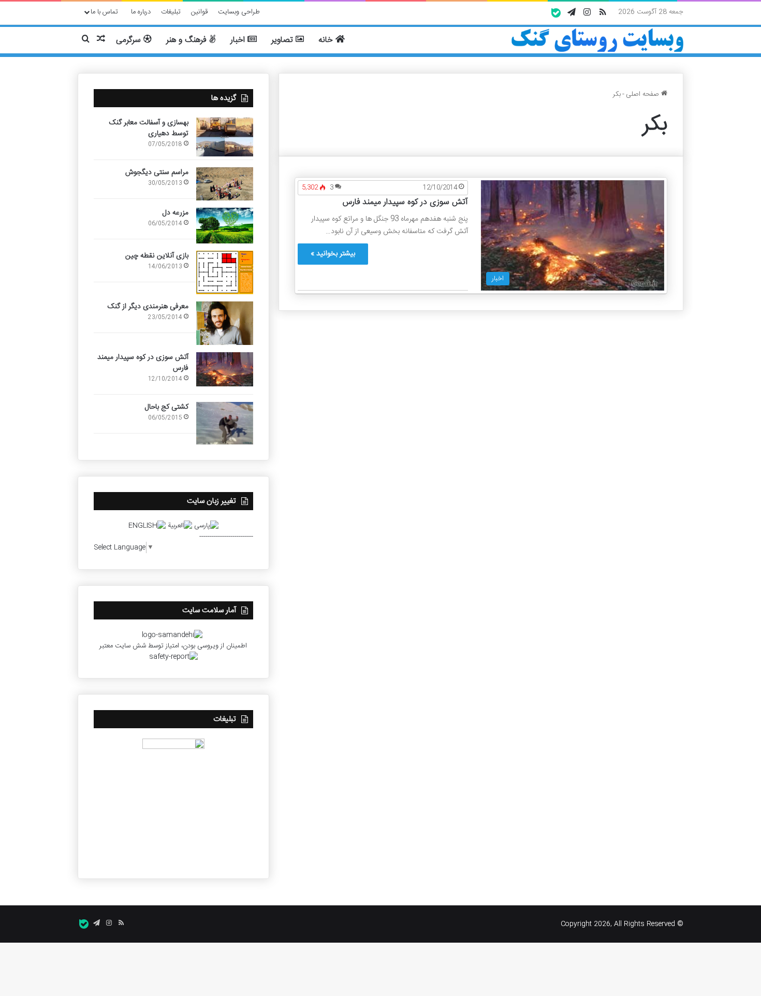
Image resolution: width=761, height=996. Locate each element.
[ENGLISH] (147, 525)
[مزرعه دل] (224, 225)
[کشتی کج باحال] (224, 423)
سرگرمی (129, 40)
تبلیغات (171, 12)
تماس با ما (104, 12)
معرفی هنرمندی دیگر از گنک (148, 306)
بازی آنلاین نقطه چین (156, 256)
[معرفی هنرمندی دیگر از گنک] (224, 323)
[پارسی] (206, 525)
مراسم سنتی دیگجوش (156, 172)
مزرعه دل (175, 213)
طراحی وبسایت (239, 12)
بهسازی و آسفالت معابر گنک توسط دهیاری (148, 128)
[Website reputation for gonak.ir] (173, 656)
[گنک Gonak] (597, 40)
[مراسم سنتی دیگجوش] (224, 183)
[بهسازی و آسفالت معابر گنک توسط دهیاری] (224, 137)
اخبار (238, 40)
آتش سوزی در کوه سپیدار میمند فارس (405, 202)
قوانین (199, 12)
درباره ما (141, 12)
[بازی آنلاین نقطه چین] (224, 272)
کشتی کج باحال (166, 407)
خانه (326, 40)
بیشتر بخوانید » (333, 254)
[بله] (556, 13)
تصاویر (283, 40)
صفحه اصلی (643, 94)
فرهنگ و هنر (187, 40)
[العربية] (180, 525)
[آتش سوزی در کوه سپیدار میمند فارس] (224, 369)
